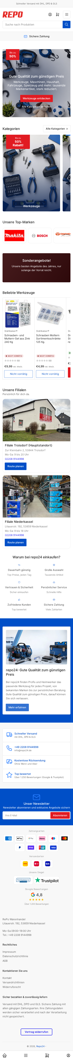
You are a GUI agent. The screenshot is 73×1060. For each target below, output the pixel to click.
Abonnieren (60, 815)
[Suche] (66, 24)
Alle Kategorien (55, 128)
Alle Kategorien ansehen (36, 106)
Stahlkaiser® (10, 331)
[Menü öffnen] (66, 14)
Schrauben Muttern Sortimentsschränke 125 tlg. (48, 339)
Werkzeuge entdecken (36, 98)
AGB (5, 960)
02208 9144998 (14, 459)
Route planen (15, 466)
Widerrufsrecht (12, 987)
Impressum (9, 951)
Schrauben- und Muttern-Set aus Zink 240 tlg (17, 339)
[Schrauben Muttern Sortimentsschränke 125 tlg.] (50, 313)
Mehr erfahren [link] (17, 707)
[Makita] (14, 235)
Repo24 (40, 1046)
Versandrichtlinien (13, 982)
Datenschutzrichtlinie (15, 956)
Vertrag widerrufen (36, 1031)
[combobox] (36, 24)
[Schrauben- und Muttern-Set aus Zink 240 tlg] (18, 313)
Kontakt (7, 978)
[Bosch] (40, 235)
